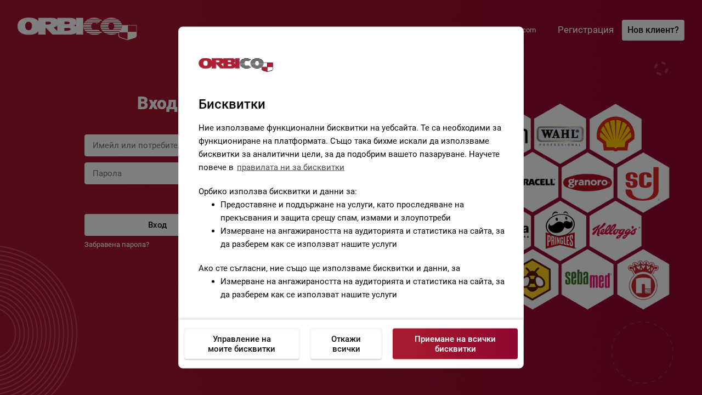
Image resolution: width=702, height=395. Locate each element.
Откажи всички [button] (346, 344)
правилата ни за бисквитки (290, 167)
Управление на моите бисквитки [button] (241, 344)
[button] (356, 194)
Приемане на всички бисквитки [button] (455, 344)
